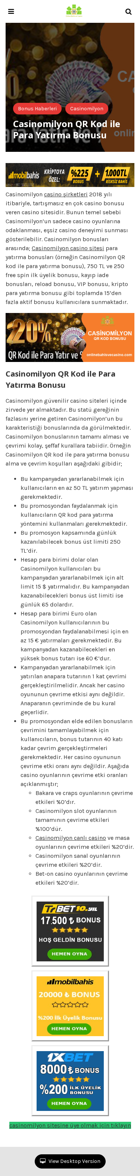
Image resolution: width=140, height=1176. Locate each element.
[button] (11, 11)
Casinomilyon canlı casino (70, 837)
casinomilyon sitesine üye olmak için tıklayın (70, 1125)
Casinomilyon (86, 108)
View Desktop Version (73, 1161)
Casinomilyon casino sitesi (68, 248)
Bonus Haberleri (37, 108)
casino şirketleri (66, 194)
